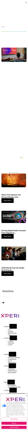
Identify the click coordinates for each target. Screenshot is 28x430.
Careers (6, 366)
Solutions (6, 326)
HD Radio (10, 331)
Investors (6, 390)
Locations (10, 341)
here (21, 157)
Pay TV (10, 361)
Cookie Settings (14, 419)
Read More (7, 200)
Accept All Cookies (14, 427)
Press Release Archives (14, 387)
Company (7, 338)
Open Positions (12, 372)
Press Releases (12, 385)
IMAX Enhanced (12, 333)
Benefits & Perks (12, 370)
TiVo (9, 334)
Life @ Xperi (11, 369)
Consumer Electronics (14, 357)
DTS (9, 329)
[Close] (26, 395)
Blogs (2, 26)
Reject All (14, 423)
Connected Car (12, 359)
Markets (6, 354)
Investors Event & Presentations (16, 393)
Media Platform (12, 362)
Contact (10, 344)
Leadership (11, 343)
